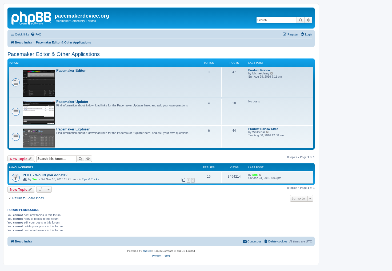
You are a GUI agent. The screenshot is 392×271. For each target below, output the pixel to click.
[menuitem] (36, 34)
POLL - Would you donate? (45, 175)
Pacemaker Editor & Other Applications (53, 54)
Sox (35, 179)
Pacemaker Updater (72, 102)
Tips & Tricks (90, 179)
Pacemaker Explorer (73, 129)
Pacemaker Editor (71, 71)
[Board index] (32, 17)
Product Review (259, 70)
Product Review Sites (263, 128)
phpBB (147, 250)
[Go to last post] (260, 174)
